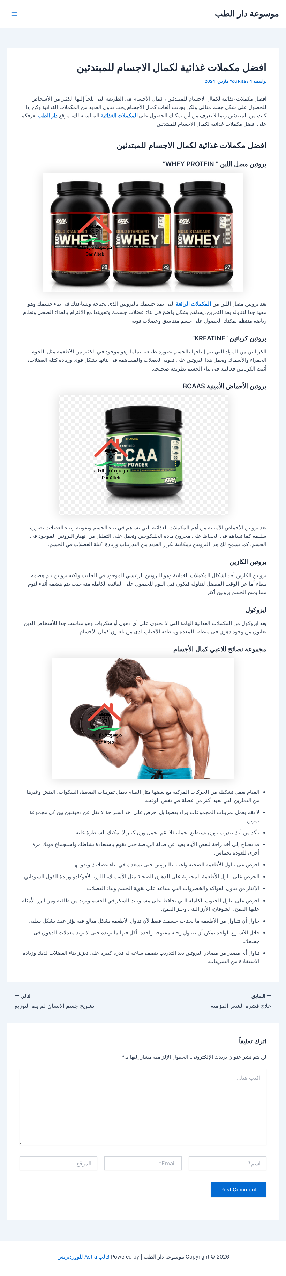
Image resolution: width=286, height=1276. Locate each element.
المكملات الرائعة (193, 304)
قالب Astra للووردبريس (83, 1257)
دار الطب (48, 115)
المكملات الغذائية (120, 115)
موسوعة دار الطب (247, 13)
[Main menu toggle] (14, 14)
